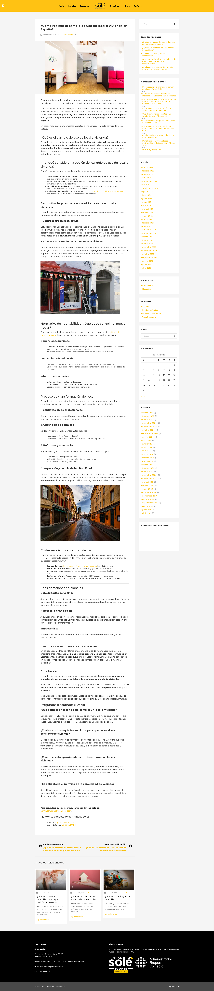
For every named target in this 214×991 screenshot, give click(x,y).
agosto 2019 (147, 261)
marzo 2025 (147, 167)
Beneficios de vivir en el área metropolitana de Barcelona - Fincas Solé (158, 143)
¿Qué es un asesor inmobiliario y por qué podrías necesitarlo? (158, 43)
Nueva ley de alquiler (151, 150)
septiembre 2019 (150, 257)
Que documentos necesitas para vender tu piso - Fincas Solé (156, 115)
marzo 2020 (147, 237)
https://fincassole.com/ (64, 822)
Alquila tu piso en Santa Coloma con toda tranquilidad (158, 136)
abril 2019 (146, 268)
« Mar (143, 396)
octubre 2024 (148, 185)
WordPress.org (149, 317)
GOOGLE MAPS (69, 825)
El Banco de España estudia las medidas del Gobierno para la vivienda (159, 94)
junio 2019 (146, 264)
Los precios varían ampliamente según (80, 566)
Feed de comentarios (151, 313)
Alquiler (72, 6)
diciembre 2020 (149, 230)
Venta (61, 6)
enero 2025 (147, 174)
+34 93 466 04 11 (43, 971)
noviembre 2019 (149, 250)
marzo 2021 (147, 219)
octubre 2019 (148, 254)
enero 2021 (147, 226)
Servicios (84, 6)
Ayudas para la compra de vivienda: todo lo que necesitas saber (157, 68)
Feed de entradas (150, 310)
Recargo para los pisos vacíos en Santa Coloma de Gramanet (156, 109)
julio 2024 (146, 195)
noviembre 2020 (149, 233)
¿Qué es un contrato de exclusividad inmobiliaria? (158, 49)
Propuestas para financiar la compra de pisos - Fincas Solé (158, 88)
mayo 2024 (147, 202)
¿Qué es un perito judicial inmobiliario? (153, 54)
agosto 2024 (147, 192)
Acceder (146, 306)
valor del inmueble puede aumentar (107, 191)
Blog (127, 6)
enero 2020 (147, 244)
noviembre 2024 (149, 181)
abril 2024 (146, 205)
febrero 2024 (148, 212)
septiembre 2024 (150, 188)
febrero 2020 (148, 240)
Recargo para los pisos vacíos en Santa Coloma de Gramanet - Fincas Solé (158, 128)
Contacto (138, 6)
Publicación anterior (53, 844)
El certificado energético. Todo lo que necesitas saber (158, 121)
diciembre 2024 (149, 178)
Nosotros (114, 6)
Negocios (146, 289)
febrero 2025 (148, 171)
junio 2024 (147, 198)
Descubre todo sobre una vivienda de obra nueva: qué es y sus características (159, 61)
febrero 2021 (148, 223)
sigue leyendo (43, 920)
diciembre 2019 (149, 247)
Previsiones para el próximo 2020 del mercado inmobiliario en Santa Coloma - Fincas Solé (159, 101)
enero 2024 (147, 216)
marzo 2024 (147, 209)
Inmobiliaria (68, 35)
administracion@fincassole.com (55, 811)
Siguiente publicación (115, 844)
